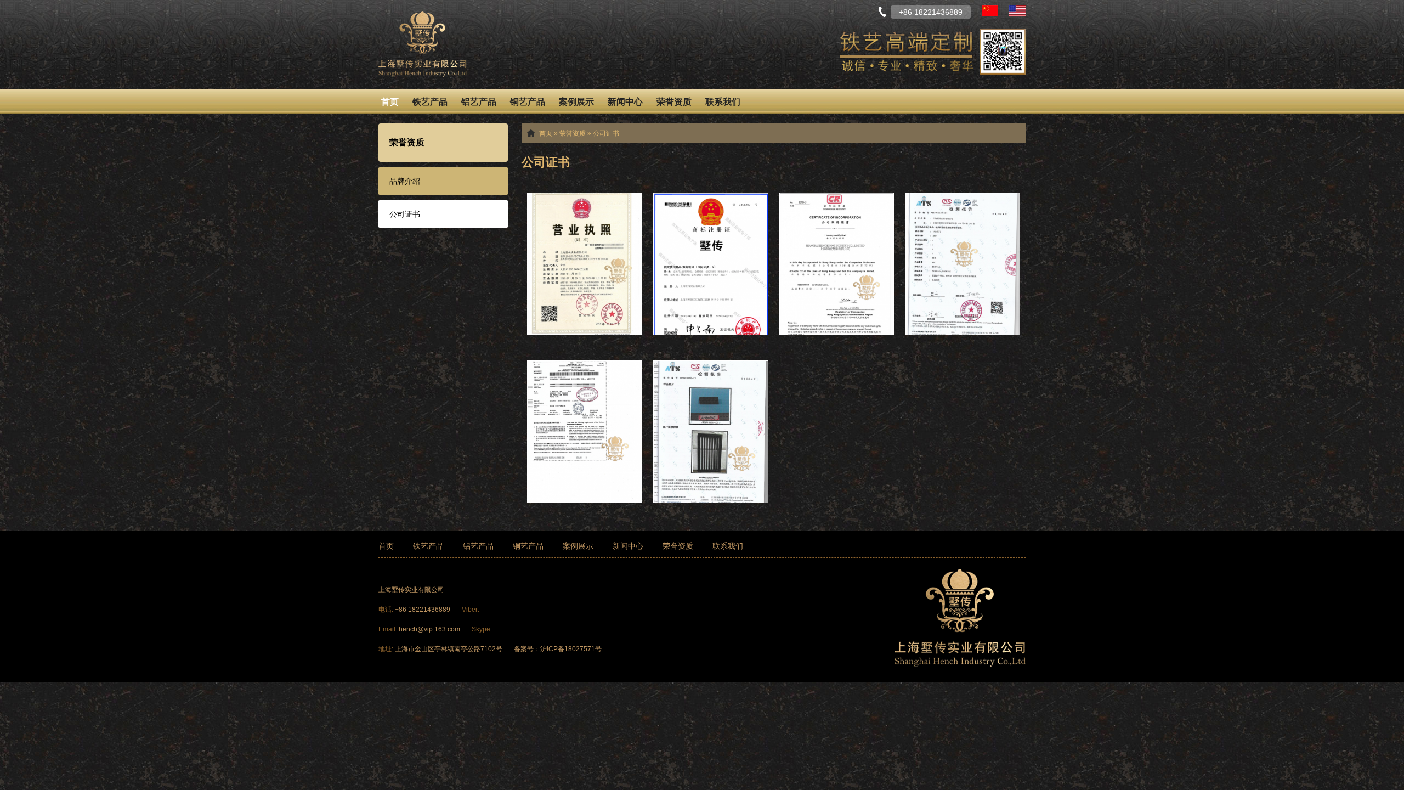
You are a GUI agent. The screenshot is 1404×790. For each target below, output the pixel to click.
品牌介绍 (404, 181)
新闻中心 (625, 101)
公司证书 (404, 214)
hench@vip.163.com (429, 629)
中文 (990, 10)
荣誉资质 (674, 101)
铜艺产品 (527, 101)
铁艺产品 (430, 101)
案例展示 (576, 101)
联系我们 (722, 101)
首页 (390, 101)
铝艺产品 (478, 101)
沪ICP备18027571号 (571, 649)
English (1017, 10)
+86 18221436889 (423, 609)
